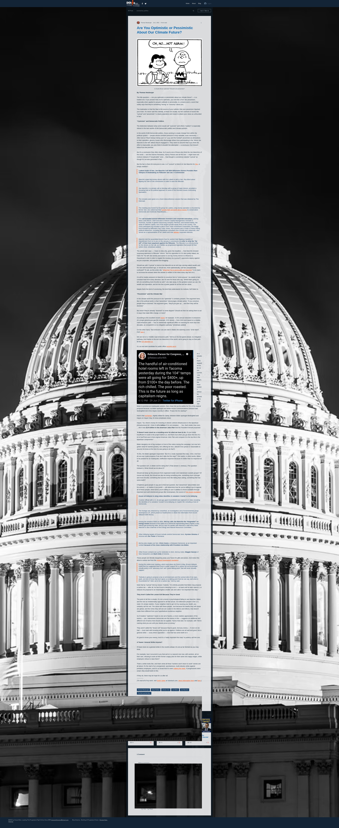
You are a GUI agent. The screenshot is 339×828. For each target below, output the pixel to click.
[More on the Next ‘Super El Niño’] (141, 725)
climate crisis (165, 690)
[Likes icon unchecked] (142, 809)
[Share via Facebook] (138, 699)
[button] (193, 10)
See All (209, 714)
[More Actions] (201, 773)
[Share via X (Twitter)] (142, 699)
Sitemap (10, 821)
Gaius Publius (155, 690)
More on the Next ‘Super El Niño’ (140, 736)
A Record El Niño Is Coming (169, 735)
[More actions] (201, 23)
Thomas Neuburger (143, 690)
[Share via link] (146, 699)
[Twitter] (146, 4)
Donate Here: (103, 820)
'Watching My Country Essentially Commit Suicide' (198, 736)
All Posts (130, 10)
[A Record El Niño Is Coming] (169, 725)
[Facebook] (142, 4)
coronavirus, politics (142, 10)
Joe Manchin (184, 690)
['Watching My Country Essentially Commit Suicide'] (198, 725)
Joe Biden (175, 690)
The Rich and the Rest (144, 693)
